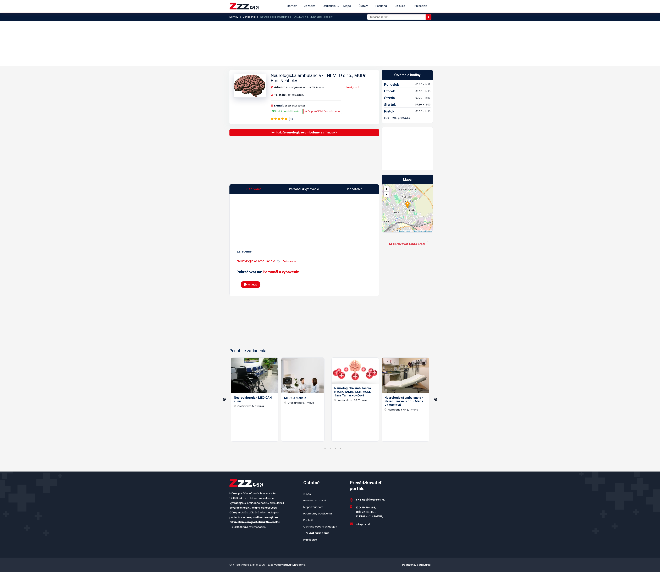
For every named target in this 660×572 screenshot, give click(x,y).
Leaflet (402, 231)
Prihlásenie (420, 6)
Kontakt (308, 520)
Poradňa (381, 6)
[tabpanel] (255, 399)
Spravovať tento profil (409, 244)
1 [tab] (325, 448)
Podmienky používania (317, 513)
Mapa (347, 6)
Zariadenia (249, 17)
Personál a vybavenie (281, 272)
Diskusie (399, 6)
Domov (292, 6)
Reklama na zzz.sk (314, 500)
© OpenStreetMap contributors (419, 231)
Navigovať (352, 87)
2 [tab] (330, 448)
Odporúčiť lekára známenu (323, 111)
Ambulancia (289, 261)
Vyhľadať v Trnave (303, 132)
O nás (307, 494)
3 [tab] (335, 448)
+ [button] (386, 189)
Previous (224, 399)
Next (435, 399)
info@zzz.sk (363, 524)
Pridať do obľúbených (288, 111)
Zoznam (309, 6)
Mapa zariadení (313, 507)
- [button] (386, 194)
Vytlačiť (252, 284)
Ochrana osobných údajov (320, 526)
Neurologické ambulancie (255, 261)
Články (363, 6)
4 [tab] (340, 448)
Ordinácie (329, 6)
